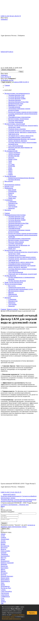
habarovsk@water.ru (7, 51)
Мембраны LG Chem (15, 105)
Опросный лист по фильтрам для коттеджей (22, 274)
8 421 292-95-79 (16, 16)
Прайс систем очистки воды (14, 282)
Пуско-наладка (13, 296)
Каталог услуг (9, 186)
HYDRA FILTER (13, 156)
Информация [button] (9, 188)
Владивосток (5, 546)
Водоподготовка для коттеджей (22, 501)
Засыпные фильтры (14, 100)
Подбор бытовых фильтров (17, 281)
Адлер (3, 535)
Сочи (2, 598)
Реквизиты (11, 205)
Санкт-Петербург (6, 591)
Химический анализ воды (16, 287)
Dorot (10, 168)
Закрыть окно (5, 528)
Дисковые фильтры (7, 499)
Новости (11, 193)
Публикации (12, 191)
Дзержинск (4, 554)
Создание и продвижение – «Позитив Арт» (15, 504)
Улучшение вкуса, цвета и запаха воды (20, 135)
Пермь (3, 584)
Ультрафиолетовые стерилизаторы (19, 117)
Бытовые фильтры (14, 179)
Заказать (4, 523)
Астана (3, 541)
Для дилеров (12, 196)
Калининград (5, 561)
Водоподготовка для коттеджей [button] (15, 124)
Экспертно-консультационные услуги (20, 289)
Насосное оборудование (16, 120)
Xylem (10, 173)
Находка (3, 574)
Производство (13, 203)
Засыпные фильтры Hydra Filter (18, 102)
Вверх (3, 506)
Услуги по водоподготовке (13, 284)
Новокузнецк (5, 578)
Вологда (3, 549)
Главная (7, 85)
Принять (32, 613)
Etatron (10, 174)
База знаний (12, 189)
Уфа (2, 603)
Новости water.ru (12, 309)
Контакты (8, 210)
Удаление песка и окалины (17, 129)
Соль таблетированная (15, 146)
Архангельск (5, 539)
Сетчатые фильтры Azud (16, 97)
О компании (12, 201)
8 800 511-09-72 (6, 16)
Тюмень (3, 601)
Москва (3, 571)
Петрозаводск (5, 586)
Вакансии (11, 208)
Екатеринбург (5, 556)
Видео (10, 195)
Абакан (3, 534)
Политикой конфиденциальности (11, 618)
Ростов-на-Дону (6, 588)
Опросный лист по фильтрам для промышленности (19, 246)
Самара (3, 590)
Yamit (10, 161)
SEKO (10, 171)
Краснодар (4, 566)
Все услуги (12, 286)
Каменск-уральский (7, 562)
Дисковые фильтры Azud (16, 95)
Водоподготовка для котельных (18, 119)
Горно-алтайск (5, 551)
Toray (10, 162)
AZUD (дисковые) (14, 152)
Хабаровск (4, 19)
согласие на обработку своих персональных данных (18, 525)
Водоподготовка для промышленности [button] (17, 93)
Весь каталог (9, 181)
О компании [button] (8, 200)
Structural (11, 157)
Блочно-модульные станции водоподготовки (22, 112)
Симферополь (5, 596)
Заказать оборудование (8, 69)
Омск (2, 583)
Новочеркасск (5, 581)
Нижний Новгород (7, 576)
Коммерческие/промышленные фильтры (21, 178)
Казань (3, 559)
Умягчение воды (13, 134)
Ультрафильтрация (14, 107)
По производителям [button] (11, 151)
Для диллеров (12, 206)
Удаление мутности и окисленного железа (22, 130)
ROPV (10, 169)
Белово (3, 544)
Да (1, 80)
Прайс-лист (12, 198)
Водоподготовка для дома (13, 250)
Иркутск (3, 557)
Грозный (3, 552)
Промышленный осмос (15, 103)
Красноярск (4, 568)
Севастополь (5, 595)
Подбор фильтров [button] (10, 176)
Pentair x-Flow (12, 159)
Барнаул (3, 542)
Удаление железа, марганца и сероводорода (22, 132)
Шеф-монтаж (12, 294)
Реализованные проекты (12, 184)
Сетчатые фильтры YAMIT (17, 98)
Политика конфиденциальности (11, 496)
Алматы (3, 537)
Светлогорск (5, 593)
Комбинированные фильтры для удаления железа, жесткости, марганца (21, 140)
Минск (3, 569)
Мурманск (4, 573)
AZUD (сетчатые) (14, 154)
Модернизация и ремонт (16, 291)
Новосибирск (5, 579)
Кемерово (4, 564)
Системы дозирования (15, 122)
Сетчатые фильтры (20, 499)
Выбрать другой (8, 80)
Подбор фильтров (10, 275)
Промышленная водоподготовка (15, 215)
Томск (3, 600)
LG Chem (11, 164)
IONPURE (11, 166)
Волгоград (4, 547)
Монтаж (11, 292)
